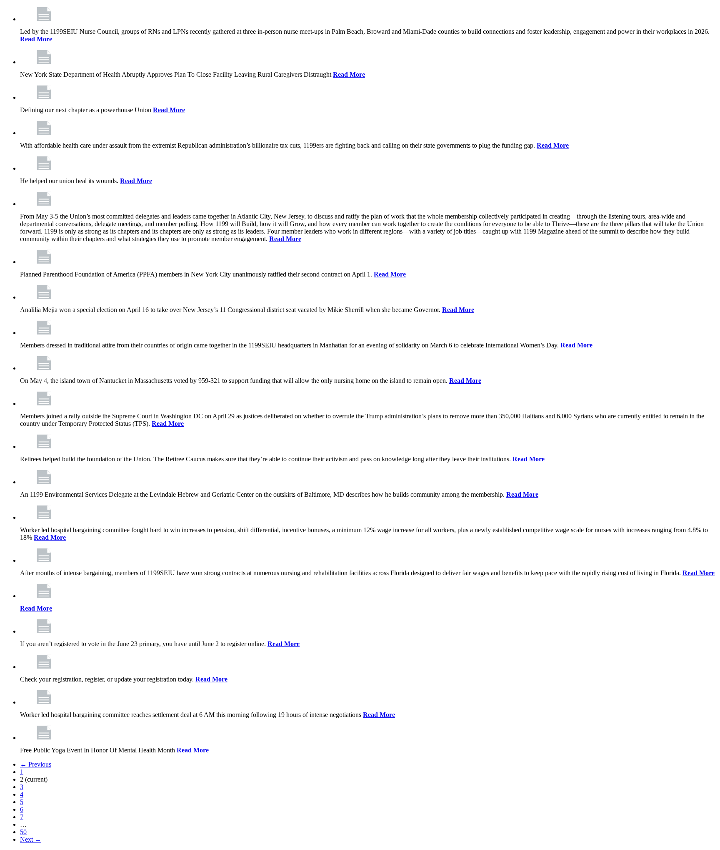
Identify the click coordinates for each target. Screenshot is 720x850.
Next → (30, 839)
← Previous (35, 764)
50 (23, 831)
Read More (36, 39)
